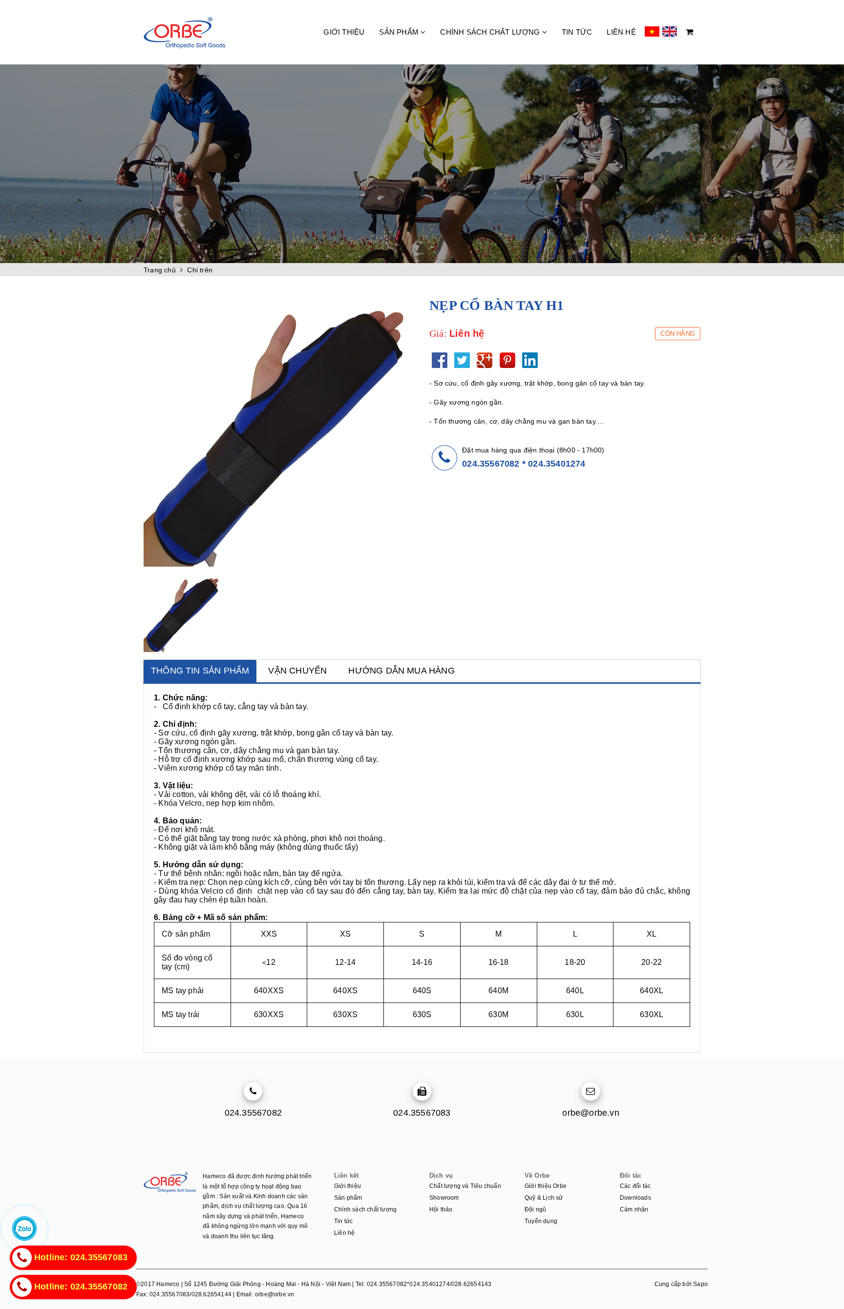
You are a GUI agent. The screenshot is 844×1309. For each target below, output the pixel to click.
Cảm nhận (634, 1209)
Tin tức (577, 32)
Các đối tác (635, 1186)
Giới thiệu (343, 32)
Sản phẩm (400, 32)
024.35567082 (490, 464)
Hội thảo (441, 1209)
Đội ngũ (535, 1209)
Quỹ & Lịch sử (544, 1197)
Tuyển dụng (541, 1221)
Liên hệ (621, 32)
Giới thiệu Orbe (546, 1186)
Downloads (635, 1197)
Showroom (444, 1197)
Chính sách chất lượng (491, 32)
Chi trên (199, 270)
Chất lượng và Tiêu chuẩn (465, 1186)
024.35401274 (556, 464)
